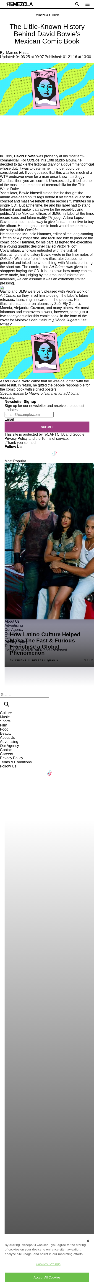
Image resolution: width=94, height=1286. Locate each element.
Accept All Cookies (47, 1277)
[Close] (88, 1241)
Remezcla (41, 15)
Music (56, 15)
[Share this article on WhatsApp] (5, 125)
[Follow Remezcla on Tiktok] (54, 451)
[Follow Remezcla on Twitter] (21, 451)
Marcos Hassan (18, 53)
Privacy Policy (16, 438)
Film (3, 725)
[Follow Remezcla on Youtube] (43, 451)
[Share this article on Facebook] (16, 125)
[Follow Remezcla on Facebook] (10, 451)
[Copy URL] (10, 139)
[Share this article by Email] (39, 125)
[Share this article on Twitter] (28, 125)
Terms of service (55, 438)
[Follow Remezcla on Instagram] (32, 451)
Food (4, 729)
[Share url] (5, 149)
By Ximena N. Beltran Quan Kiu (36, 660)
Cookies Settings (48, 1264)
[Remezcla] (19, 4)
